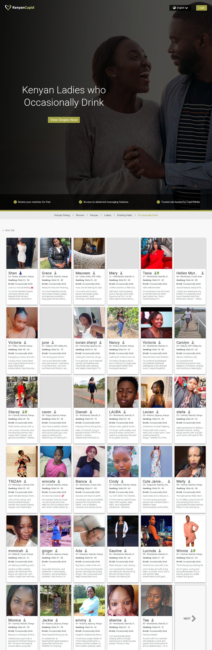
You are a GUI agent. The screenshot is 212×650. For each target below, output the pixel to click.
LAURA (115, 412)
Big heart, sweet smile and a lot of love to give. (89, 565)
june (45, 342)
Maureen (83, 273)
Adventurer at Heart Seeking (156, 426)
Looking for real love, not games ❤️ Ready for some (89, 357)
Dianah (81, 412)
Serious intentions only (186, 357)
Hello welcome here (151, 287)
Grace (47, 273)
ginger (47, 551)
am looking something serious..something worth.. (22, 565)
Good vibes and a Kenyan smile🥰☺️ (156, 496)
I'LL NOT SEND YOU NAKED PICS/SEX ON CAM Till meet (123, 496)
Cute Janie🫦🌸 (154, 481)
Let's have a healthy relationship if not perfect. (55, 426)
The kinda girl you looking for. (189, 565)
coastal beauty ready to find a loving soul (190, 287)
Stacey (14, 412)
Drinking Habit (124, 215)
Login (202, 7)
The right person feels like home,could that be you (190, 496)
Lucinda (149, 551)
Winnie (182, 551)
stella (181, 412)
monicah (15, 551)
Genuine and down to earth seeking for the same (89, 496)
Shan (12, 273)
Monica (14, 620)
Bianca (81, 481)
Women (80, 215)
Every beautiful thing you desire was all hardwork (55, 634)
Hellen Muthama (187, 273)
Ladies (107, 215)
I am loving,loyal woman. (53, 357)
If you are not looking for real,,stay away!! (89, 287)
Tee (146, 620)
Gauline (115, 551)
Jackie (47, 620)
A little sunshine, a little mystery (123, 287)
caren (46, 412)
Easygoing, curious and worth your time (22, 357)
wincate (48, 481)
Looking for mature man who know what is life (123, 357)
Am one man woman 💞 (53, 496)
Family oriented (150, 634)
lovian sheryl (86, 342)
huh (43, 565)
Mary (113, 273)
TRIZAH (14, 481)
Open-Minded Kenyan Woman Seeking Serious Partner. (22, 496)
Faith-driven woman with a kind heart (22, 426)
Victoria (14, 342)
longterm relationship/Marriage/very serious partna (89, 634)
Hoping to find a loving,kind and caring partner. (89, 426)
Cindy (114, 481)
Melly (181, 481)
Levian (148, 412)
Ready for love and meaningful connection (55, 287)
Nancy (114, 342)
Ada (79, 551)
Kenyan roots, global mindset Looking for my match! (123, 426)
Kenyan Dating (62, 215)
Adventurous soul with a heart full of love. (156, 565)
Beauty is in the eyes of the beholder (22, 634)
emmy (81, 620)
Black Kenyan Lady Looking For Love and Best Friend (123, 565)
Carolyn (182, 342)
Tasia (147, 273)
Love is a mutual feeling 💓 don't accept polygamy (22, 287)
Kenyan (94, 215)
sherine (115, 620)
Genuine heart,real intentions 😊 (156, 357)
